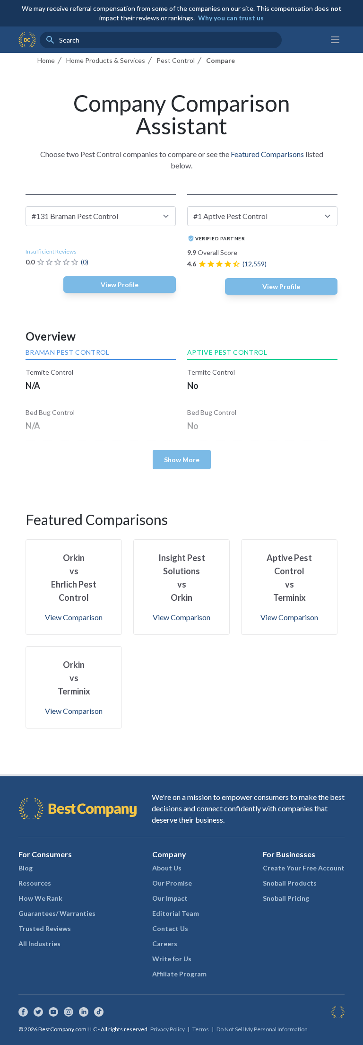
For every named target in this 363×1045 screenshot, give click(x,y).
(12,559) (254, 264)
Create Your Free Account (304, 868)
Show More (181, 460)
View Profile (119, 285)
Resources (34, 883)
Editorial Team (175, 913)
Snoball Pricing (286, 898)
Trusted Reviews (44, 928)
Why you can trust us (231, 18)
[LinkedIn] (83, 1012)
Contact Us (170, 928)
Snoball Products (290, 883)
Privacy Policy (167, 1029)
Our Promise (172, 883)
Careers (164, 944)
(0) (84, 262)
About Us (167, 868)
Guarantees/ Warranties (56, 913)
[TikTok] (99, 1012)
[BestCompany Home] (27, 39)
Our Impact (170, 898)
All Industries (39, 944)
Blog (25, 868)
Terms (200, 1029)
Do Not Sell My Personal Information (262, 1029)
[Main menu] (335, 39)
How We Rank (40, 898)
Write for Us (171, 959)
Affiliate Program (179, 974)
